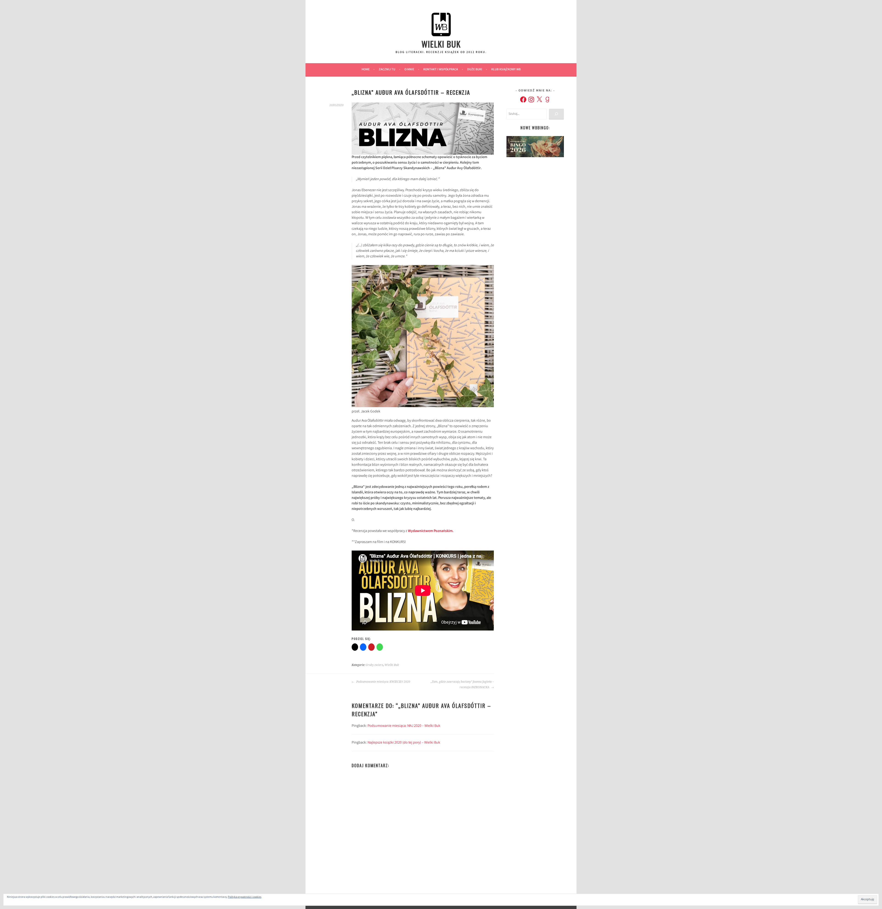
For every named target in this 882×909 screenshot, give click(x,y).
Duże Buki (474, 69)
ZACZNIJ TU (387, 69)
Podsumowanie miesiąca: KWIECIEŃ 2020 (383, 681)
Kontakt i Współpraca (440, 69)
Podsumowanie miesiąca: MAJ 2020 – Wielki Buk (404, 726)
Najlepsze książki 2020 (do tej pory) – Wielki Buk (404, 742)
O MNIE (409, 69)
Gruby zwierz (374, 665)
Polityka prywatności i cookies (244, 897)
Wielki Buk (441, 44)
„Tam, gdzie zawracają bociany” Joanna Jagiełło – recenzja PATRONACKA (462, 684)
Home (366, 69)
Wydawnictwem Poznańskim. (430, 531)
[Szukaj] (556, 114)
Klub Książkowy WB (506, 69)
